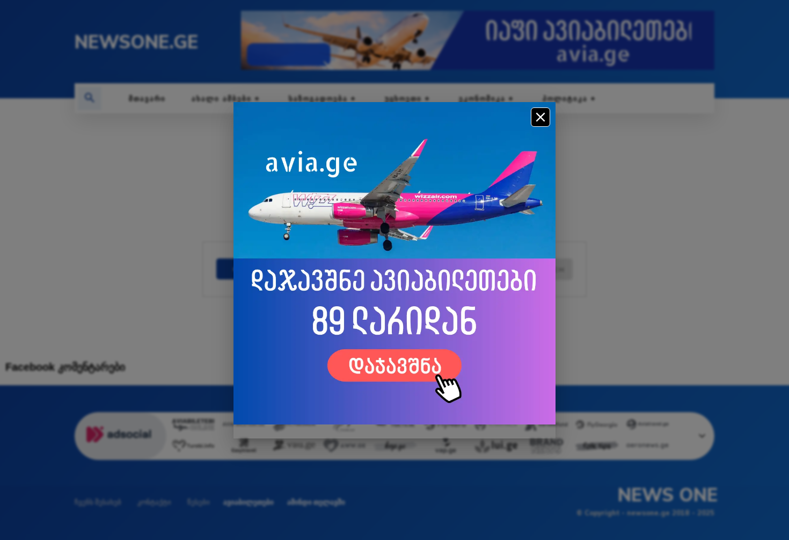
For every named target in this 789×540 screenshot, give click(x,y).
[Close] (540, 117)
